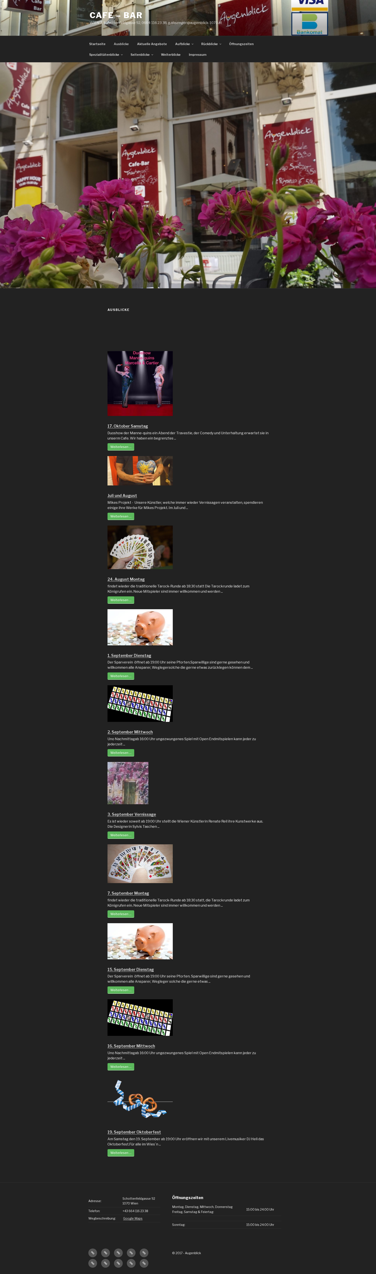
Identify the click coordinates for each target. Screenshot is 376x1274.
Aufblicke (182, 44)
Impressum (197, 54)
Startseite (97, 44)
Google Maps (133, 1218)
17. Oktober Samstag (127, 426)
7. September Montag (128, 893)
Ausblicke (121, 44)
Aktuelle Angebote (152, 44)
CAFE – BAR (116, 15)
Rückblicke (209, 44)
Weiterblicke (171, 54)
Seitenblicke (140, 54)
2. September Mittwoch (130, 732)
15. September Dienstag (130, 969)
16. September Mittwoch (131, 1046)
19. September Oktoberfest (134, 1132)
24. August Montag (126, 579)
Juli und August (122, 495)
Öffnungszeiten (241, 44)
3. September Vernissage (131, 814)
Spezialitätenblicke (104, 54)
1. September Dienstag (129, 655)
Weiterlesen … (120, 447)
